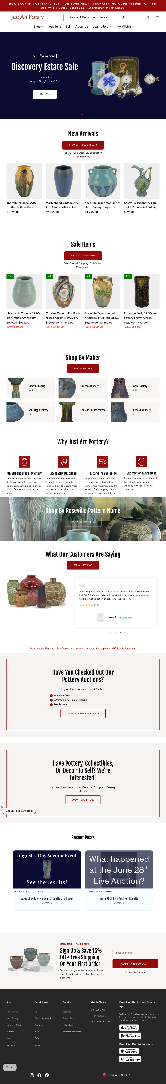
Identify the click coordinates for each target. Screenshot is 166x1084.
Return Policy (69, 1025)
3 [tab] (115, 632)
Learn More (101, 26)
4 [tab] (120, 632)
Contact (38, 1045)
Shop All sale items (83, 255)
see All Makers (83, 368)
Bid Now (45, 94)
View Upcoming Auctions (83, 713)
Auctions (55, 26)
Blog (37, 1031)
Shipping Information (73, 1031)
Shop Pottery (12, 1018)
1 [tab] (82, 114)
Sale (8, 1038)
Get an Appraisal (43, 1018)
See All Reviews (83, 565)
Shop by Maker (13, 1025)
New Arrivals (12, 1011)
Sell (68, 26)
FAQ (37, 1038)
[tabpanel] (83, 75)
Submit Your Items (83, 800)
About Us (81, 26)
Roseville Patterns (83, 522)
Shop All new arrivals (83, 145)
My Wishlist (124, 26)
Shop (38, 26)
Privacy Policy (69, 1018)
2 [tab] (110, 632)
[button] (3, 806)
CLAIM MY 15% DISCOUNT (135, 964)
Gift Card (10, 1045)
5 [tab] (125, 632)
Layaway (67, 1011)
